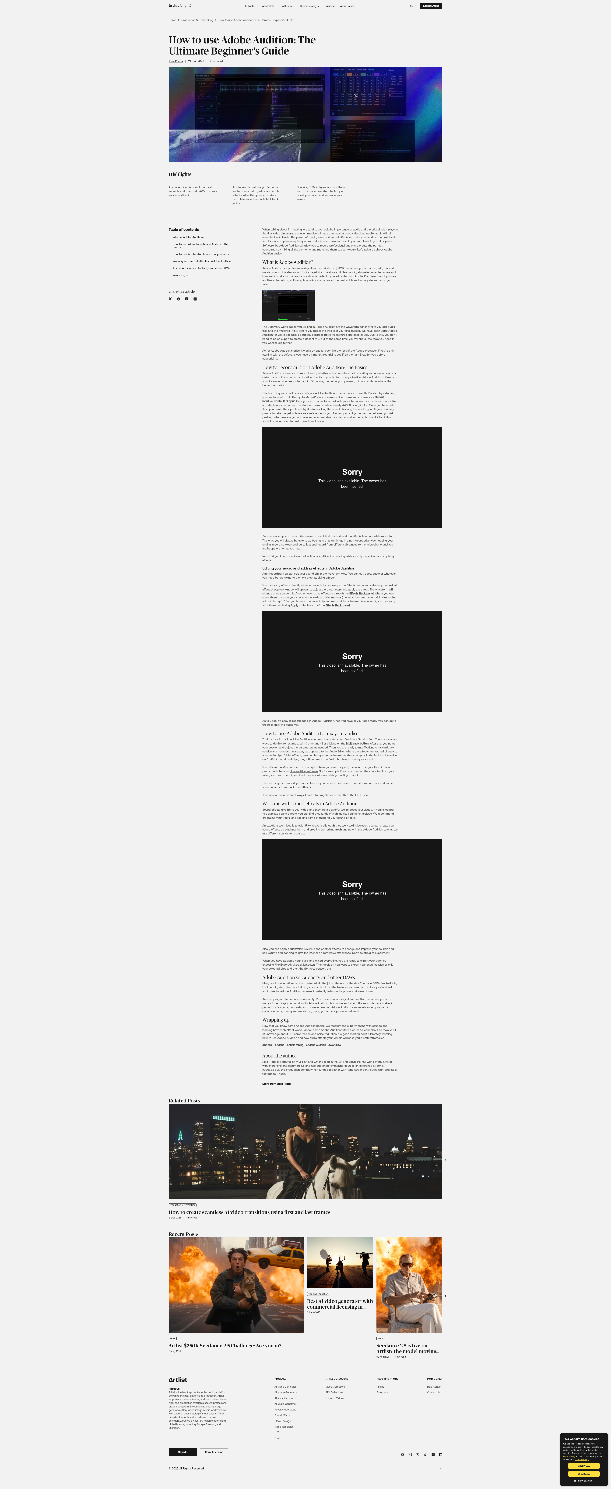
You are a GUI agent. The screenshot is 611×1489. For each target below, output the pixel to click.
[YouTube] (402, 1454)
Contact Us (433, 1392)
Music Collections (335, 1386)
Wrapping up (181, 275)
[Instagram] (410, 1454)
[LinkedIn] (440, 1454)
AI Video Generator (285, 1386)
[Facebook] (433, 1454)
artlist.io (367, 813)
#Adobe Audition (316, 1045)
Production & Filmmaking (197, 20)
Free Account (214, 1452)
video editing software (304, 771)
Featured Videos (335, 1398)
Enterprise (382, 1392)
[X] (417, 1454)
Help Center (434, 1386)
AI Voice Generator (285, 1398)
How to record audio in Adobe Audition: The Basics (200, 245)
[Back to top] (440, 1468)
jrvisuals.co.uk (271, 1069)
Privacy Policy (569, 1456)
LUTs (277, 1432)
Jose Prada (176, 61)
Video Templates (284, 1426)
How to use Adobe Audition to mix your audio (201, 254)
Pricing (380, 1386)
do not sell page (582, 1459)
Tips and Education (318, 1294)
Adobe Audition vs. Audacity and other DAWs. (202, 268)
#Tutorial (267, 1045)
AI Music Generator (285, 1403)
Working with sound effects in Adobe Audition (202, 261)
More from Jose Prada (276, 1083)
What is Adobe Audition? (188, 237)
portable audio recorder (280, 405)
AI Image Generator (285, 1392)
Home (172, 20)
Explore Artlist (431, 5)
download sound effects (281, 813)
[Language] (413, 5)
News (173, 1338)
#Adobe (279, 1045)
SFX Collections (334, 1392)
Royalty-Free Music (285, 1409)
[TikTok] (425, 1454)
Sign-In (182, 1452)
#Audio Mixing (295, 1045)
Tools (277, 1438)
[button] (190, 5)
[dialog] (584, 1459)
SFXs (307, 825)
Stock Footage (282, 1421)
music (312, 237)
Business (330, 6)
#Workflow (334, 1045)
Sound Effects (282, 1415)
